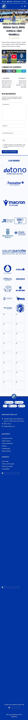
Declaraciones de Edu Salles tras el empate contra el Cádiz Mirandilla (7, 83)
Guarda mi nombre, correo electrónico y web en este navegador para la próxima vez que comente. (14, 146)
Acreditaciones (6, 448)
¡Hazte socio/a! (6, 441)
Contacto (4, 446)
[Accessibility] (1, 20)
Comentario (6, 104)
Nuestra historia (6, 451)
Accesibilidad (5, 469)
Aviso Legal (5, 461)
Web (3, 140)
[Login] (22, 6)
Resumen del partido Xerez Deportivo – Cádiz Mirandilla (21, 83)
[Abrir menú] (24, 6)
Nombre (5, 126)
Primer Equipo (14, 20)
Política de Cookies (7, 466)
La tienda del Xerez (7, 438)
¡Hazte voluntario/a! (7, 443)
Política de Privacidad (8, 464)
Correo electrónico (8, 133)
